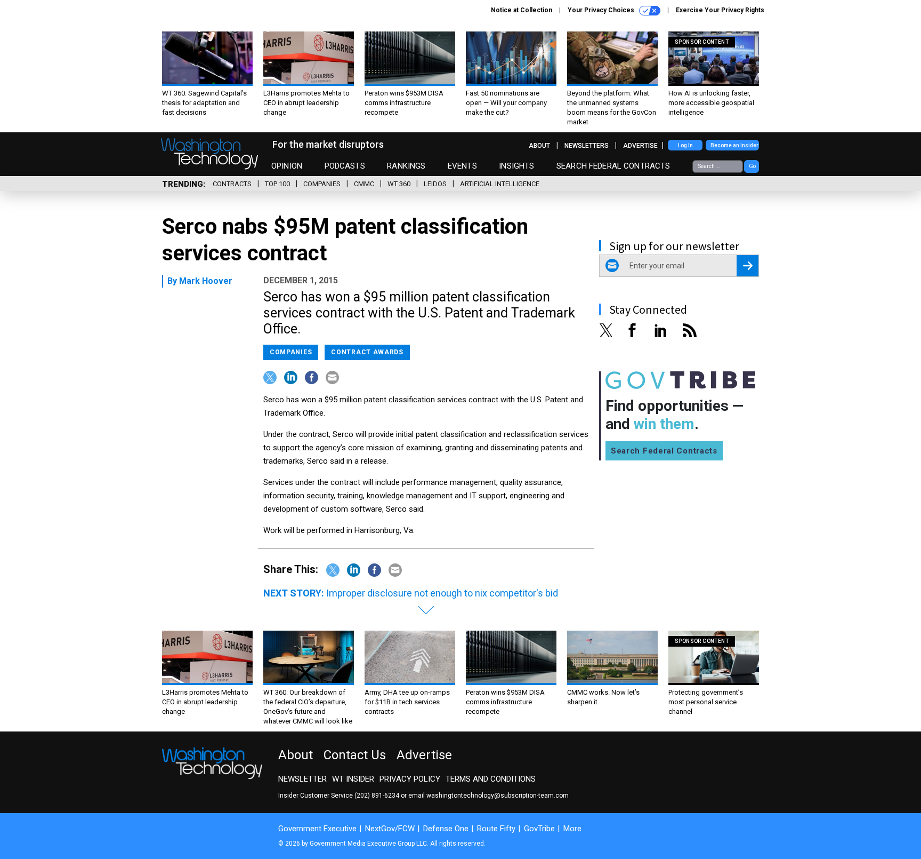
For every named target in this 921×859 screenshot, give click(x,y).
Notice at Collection (521, 10)
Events (462, 166)
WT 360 (398, 184)
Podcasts (345, 166)
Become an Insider (734, 145)
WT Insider (353, 779)
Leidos (435, 184)
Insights (516, 166)
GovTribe (539, 828)
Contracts (232, 184)
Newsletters (586, 145)
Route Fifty (496, 828)
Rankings (406, 166)
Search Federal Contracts (613, 166)
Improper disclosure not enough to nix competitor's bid (442, 593)
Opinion (286, 166)
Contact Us (355, 754)
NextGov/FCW (390, 828)
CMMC (364, 184)
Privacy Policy (409, 779)
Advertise (640, 145)
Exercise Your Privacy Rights (720, 10)
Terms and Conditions (491, 779)
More (572, 828)
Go (752, 166)
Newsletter (302, 779)
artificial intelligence (499, 184)
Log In (685, 145)
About (539, 145)
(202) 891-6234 (376, 795)
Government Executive (317, 828)
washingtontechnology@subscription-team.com (497, 795)
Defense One (445, 828)
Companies (322, 184)
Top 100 (277, 184)
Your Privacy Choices (602, 10)
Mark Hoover (205, 281)
